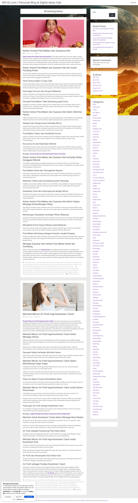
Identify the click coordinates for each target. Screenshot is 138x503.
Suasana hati (45, 249)
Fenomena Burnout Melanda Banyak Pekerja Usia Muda (47, 154)
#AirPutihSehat (71, 484)
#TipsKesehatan (56, 489)
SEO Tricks (96, 365)
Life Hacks (96, 270)
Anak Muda (28, 262)
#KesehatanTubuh (46, 487)
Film (94, 156)
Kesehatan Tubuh (61, 264)
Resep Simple (97, 341)
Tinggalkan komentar (73, 274)
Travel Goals (96, 398)
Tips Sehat (60, 266)
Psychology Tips (98, 335)
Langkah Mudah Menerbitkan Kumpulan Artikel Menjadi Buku (50, 414)
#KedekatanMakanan (61, 268)
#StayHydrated (47, 489)
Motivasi (58, 482)
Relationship (97, 338)
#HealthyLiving (65, 486)
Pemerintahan (97, 306)
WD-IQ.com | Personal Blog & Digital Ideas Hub (31, 2)
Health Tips (70, 262)
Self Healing (96, 357)
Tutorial (71, 266)
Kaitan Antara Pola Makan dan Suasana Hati (46, 50)
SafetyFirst (96, 349)
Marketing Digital (98, 278)
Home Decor (97, 205)
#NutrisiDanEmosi (40, 272)
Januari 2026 (97, 88)
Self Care (95, 355)
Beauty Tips (96, 120)
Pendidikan (31, 266)
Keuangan (96, 251)
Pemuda (95, 308)
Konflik (95, 254)
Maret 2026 (96, 82)
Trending (65, 266)
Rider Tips (96, 344)
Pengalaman (96, 314)
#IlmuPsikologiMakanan (48, 268)
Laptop (95, 265)
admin (38, 53)
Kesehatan (42, 264)
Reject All (18, 496)
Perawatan (96, 322)
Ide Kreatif (96, 210)
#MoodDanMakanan (28, 272)
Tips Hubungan (97, 387)
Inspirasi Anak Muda (74, 480)
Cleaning (95, 134)
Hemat (95, 194)
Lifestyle (74, 264)
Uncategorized (53, 484)
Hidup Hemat (97, 199)
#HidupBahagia (36, 268)
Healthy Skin (97, 191)
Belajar (33, 262)
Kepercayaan (97, 235)
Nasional (95, 292)
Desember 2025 (98, 91)
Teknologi (96, 382)
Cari (94, 12)
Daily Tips (96, 137)
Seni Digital (96, 363)
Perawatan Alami (98, 325)
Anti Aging (96, 112)
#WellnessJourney (66, 489)
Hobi (94, 202)
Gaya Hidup (39, 262)
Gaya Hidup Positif (48, 262)
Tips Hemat (96, 384)
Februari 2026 (97, 85)
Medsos (95, 284)
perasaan (48, 266)
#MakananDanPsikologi (53, 270)
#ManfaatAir (55, 487)
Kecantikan (96, 229)
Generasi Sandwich (99, 180)
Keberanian (96, 227)
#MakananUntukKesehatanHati (70, 270)
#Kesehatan (37, 487)
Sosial (94, 368)
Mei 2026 (96, 77)
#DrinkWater (41, 486)
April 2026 (96, 80)
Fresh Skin (96, 164)
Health (95, 186)
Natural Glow (97, 295)
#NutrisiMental (50, 272)
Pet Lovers (96, 327)
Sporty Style (96, 374)
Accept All (29, 496)
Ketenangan (96, 248)
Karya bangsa (97, 221)
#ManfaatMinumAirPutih (66, 487)
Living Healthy (97, 276)
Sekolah (95, 352)
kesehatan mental (51, 264)
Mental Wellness (98, 286)
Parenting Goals (98, 300)
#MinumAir (77, 487)
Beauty (95, 115)
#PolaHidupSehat (27, 274)
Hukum (95, 208)
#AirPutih (64, 484)
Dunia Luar (34, 480)
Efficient (95, 148)
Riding (95, 346)
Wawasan (95, 412)
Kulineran (69, 264)
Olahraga (95, 297)
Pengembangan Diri (39, 266)
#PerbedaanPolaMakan (71, 272)
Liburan (95, 267)
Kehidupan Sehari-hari (32, 264)
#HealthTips (48, 486)
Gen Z (64, 262)
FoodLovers (96, 161)
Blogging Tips (97, 129)
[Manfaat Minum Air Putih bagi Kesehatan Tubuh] (53, 310)
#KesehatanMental (73, 268)
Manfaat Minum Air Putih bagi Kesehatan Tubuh (48, 314)
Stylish (82, 482)
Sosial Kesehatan (98, 371)
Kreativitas (45, 482)
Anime (95, 109)
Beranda (133, 2)
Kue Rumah (96, 259)
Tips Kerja (96, 390)
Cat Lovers (96, 131)
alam (94, 104)
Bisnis (95, 126)
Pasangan (96, 303)
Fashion (95, 153)
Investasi (95, 218)
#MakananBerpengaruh (39, 270)
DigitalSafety (97, 142)
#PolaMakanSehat (38, 274)
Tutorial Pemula (44, 484)
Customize (8, 496)
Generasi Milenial (98, 178)
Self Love (95, 360)
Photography (97, 330)
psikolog (54, 266)
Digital (95, 139)
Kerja (94, 237)
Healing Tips (97, 183)
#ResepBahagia (48, 274)
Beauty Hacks (97, 118)
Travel (95, 395)
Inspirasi (95, 213)
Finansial (95, 158)
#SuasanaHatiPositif (58, 274)
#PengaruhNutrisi (60, 272)
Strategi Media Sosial (99, 376)
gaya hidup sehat (58, 262)
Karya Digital (97, 224)
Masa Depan (52, 482)
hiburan (95, 197)
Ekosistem (96, 150)
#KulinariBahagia (28, 270)
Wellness (95, 414)
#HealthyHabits (56, 486)
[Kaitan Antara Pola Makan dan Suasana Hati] (53, 47)
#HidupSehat (74, 486)
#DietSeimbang (27, 268)
